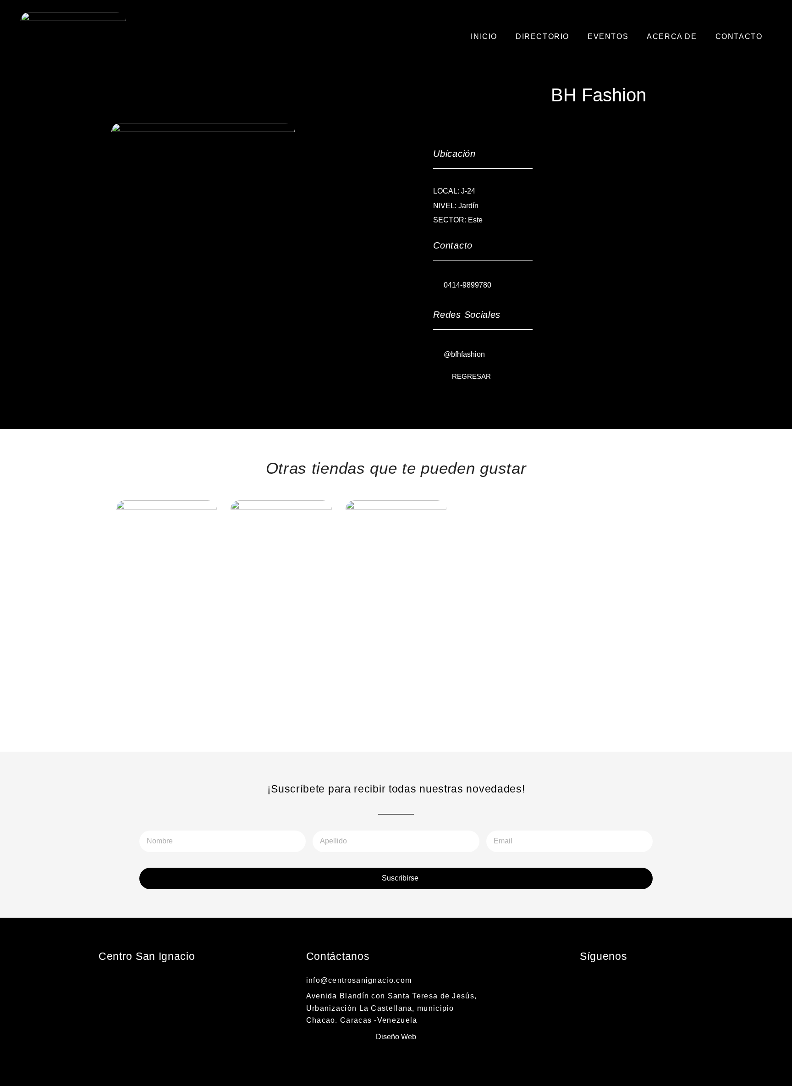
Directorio (542, 36)
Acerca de (672, 36)
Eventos (608, 36)
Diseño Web (396, 1037)
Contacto (739, 36)
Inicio (484, 36)
